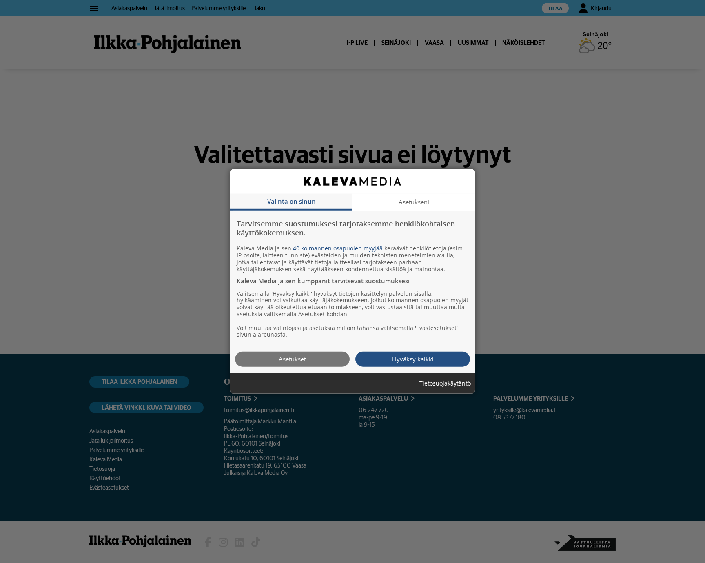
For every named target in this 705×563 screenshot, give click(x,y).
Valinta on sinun (291, 201)
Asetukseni (414, 202)
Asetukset (292, 359)
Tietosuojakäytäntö (445, 383)
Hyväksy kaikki (413, 359)
